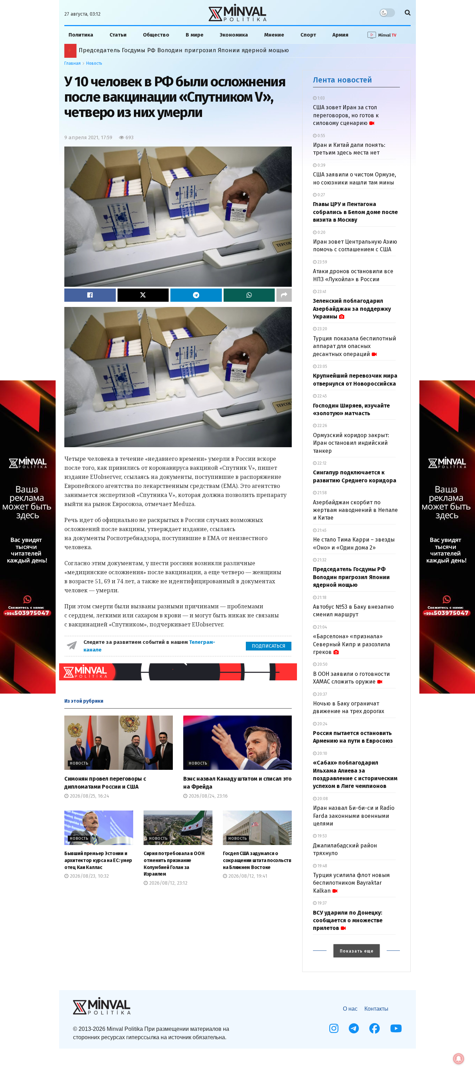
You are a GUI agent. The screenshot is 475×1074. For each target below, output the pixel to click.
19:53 (321, 836)
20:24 (321, 723)
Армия (340, 35)
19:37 (321, 903)
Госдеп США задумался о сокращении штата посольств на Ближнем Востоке (257, 860)
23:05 (321, 366)
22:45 (321, 396)
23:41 (321, 291)
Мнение (274, 35)
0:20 (320, 232)
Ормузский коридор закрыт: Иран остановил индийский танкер (351, 443)
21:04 (321, 627)
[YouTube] (396, 1028)
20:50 (322, 664)
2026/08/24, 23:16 (207, 796)
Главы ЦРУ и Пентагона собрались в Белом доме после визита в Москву (355, 212)
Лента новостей (342, 80)
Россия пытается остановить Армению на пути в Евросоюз (164, 50)
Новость (94, 63)
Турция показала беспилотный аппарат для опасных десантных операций (354, 346)
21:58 (321, 492)
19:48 (321, 865)
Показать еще (356, 951)
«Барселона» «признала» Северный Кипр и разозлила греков (351, 644)
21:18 (321, 597)
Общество (156, 35)
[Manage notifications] (458, 1058)
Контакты (376, 1009)
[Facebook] (374, 1028)
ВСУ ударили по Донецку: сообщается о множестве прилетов (348, 920)
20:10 (321, 753)
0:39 (320, 165)
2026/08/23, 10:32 (89, 876)
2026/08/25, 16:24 (89, 796)
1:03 (320, 98)
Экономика (234, 35)
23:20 (321, 328)
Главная (72, 63)
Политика (81, 35)
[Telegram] (354, 1028)
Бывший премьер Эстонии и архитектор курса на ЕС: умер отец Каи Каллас (98, 860)
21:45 (321, 530)
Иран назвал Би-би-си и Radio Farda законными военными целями (353, 816)
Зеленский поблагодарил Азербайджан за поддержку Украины (352, 309)
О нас (350, 1009)
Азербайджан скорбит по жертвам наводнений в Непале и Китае (355, 510)
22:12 (321, 463)
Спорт (308, 35)
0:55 (320, 135)
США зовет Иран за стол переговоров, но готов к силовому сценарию (346, 115)
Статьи (118, 35)
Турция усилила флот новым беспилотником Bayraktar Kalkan (351, 883)
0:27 (320, 194)
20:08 (322, 798)
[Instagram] (333, 1028)
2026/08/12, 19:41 (247, 876)
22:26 (321, 425)
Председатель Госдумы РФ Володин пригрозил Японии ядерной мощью (351, 577)
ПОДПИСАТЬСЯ (268, 646)
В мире (194, 35)
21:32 (321, 560)
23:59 (321, 262)
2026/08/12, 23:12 (167, 883)
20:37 (321, 694)
